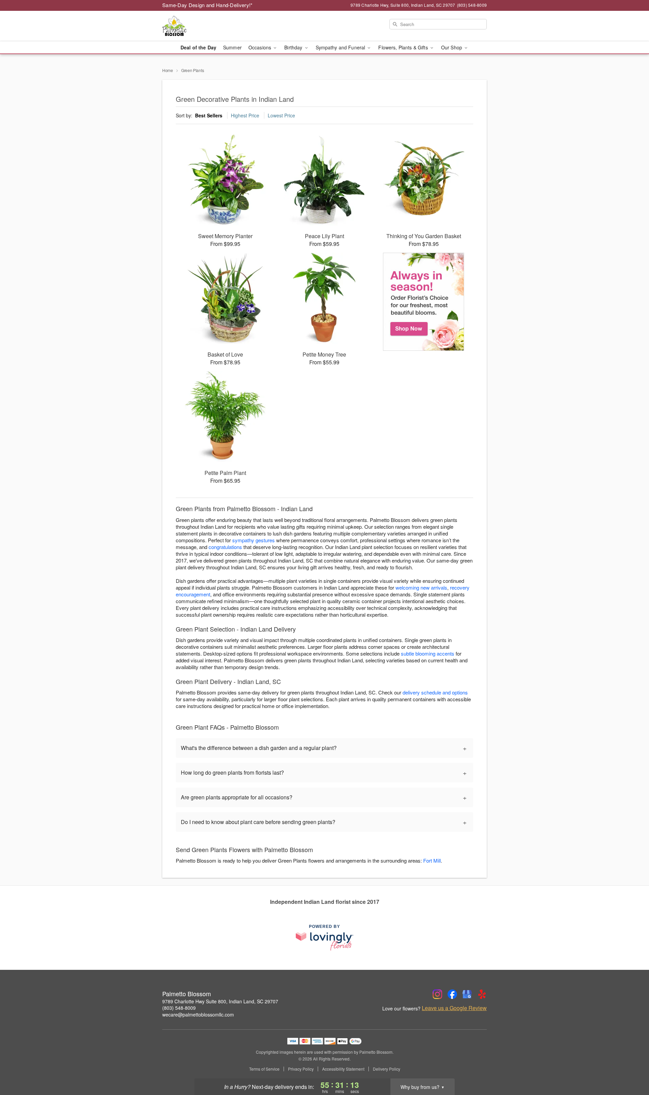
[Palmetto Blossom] (211, 26)
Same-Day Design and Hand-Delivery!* (207, 4)
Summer (232, 47)
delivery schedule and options (435, 692)
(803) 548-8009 (179, 1007)
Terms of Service (264, 1069)
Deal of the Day (198, 47)
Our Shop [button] (452, 47)
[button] (631, 1066)
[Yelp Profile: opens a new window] (482, 994)
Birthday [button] (294, 47)
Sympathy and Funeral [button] (341, 47)
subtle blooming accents (427, 653)
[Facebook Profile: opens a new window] (452, 994)
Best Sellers (208, 115)
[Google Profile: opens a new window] (467, 994)
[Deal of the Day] (423, 302)
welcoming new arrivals (421, 587)
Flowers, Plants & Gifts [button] (403, 47)
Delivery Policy (386, 1069)
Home (167, 70)
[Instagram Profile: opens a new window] (437, 994)
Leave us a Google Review (454, 1008)
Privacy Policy (301, 1069)
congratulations (225, 546)
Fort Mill (432, 860)
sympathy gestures (253, 540)
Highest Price (245, 115)
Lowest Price (281, 115)
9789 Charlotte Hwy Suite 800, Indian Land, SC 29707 (220, 1001)
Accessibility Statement (343, 1069)
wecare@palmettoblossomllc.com (198, 1014)
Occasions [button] (260, 47)
